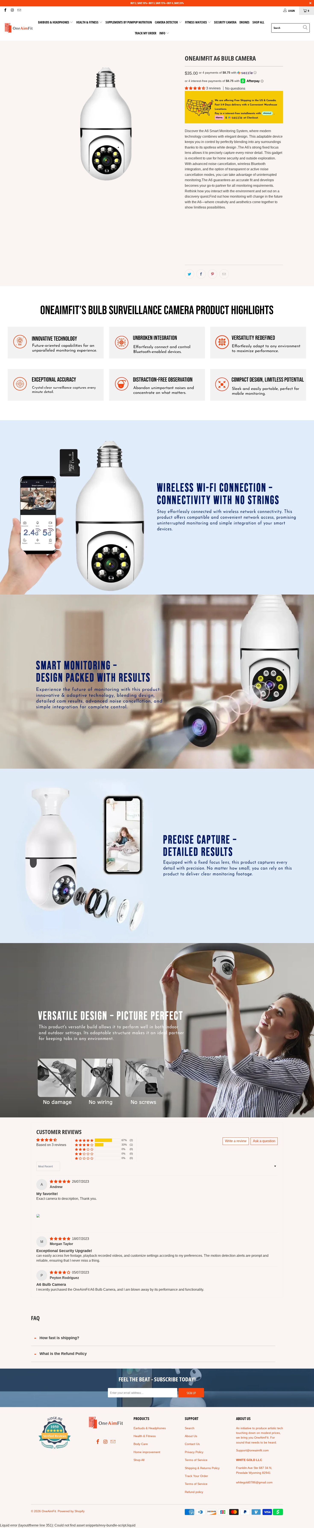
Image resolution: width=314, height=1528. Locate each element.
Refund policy (194, 1492)
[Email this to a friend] (224, 274)
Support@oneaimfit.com (252, 1450)
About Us (191, 1436)
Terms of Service (196, 1460)
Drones (244, 22)
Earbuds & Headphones (53, 22)
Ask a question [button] (264, 1141)
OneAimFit (49, 1511)
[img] (60, 1181)
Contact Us (192, 1444)
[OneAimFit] (18, 28)
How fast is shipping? (59, 1338)
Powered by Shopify (71, 1511)
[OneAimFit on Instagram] (12, 10)
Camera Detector (166, 22)
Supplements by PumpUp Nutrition (129, 22)
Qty (187, 238)
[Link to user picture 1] (38, 1216)
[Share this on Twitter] (189, 274)
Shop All (258, 22)
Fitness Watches (196, 22)
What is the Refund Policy (63, 1354)
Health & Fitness (87, 22)
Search (189, 1428)
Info (162, 33)
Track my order (145, 33)
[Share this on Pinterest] (212, 274)
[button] (228, 73)
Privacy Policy (194, 1452)
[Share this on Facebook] (201, 274)
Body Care (141, 1444)
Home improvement (147, 1452)
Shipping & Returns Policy (202, 1468)
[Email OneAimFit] (19, 10)
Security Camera (225, 22)
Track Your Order (196, 1476)
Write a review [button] (236, 1141)
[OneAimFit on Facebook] (5, 10)
